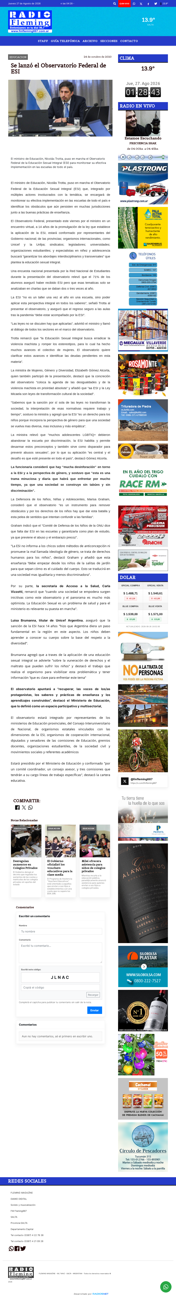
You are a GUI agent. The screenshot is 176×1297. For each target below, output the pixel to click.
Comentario (25, 939)
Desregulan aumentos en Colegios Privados (25, 864)
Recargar (93, 994)
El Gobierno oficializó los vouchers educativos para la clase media (59, 867)
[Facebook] (148, 3)
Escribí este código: (31, 969)
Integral (121, 48)
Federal (77, 48)
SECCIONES (109, 41)
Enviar (94, 1010)
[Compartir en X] (23, 808)
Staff (43, 41)
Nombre (23, 925)
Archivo (90, 41)
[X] (141, 3)
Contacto (129, 41)
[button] (114, 3)
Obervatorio (57, 48)
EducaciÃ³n (96, 48)
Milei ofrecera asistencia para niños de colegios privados (93, 866)
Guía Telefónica (65, 41)
